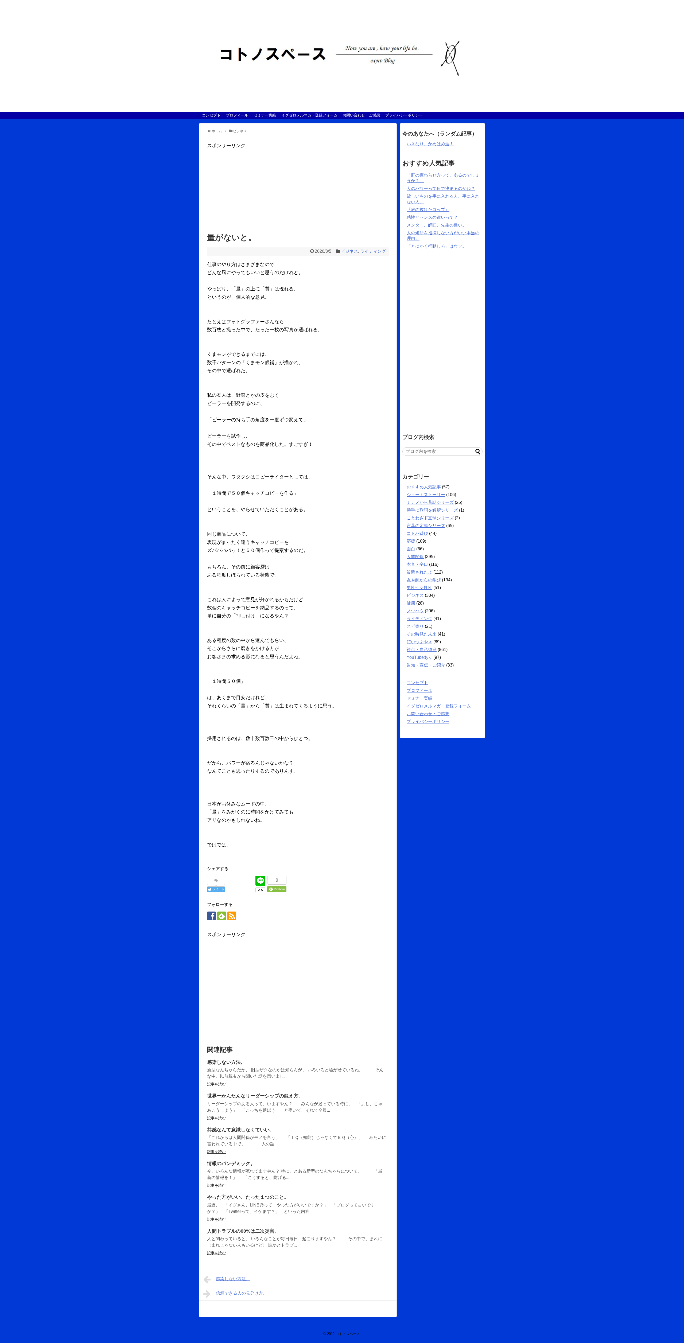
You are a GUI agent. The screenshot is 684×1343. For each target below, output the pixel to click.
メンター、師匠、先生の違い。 (437, 225)
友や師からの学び (424, 580)
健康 (411, 603)
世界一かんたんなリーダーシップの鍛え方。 (255, 1096)
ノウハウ (415, 611)
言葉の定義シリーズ (426, 525)
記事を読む (216, 1084)
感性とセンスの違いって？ (432, 217)
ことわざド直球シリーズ (430, 518)
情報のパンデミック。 (231, 1163)
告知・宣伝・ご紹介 (426, 665)
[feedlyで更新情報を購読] (221, 916)
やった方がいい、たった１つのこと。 (248, 1197)
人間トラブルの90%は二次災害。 (243, 1231)
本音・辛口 (417, 564)
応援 (411, 541)
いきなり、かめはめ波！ (430, 144)
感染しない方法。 (226, 1062)
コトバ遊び (417, 533)
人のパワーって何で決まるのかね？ (441, 188)
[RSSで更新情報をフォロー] (231, 916)
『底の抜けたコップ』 (428, 209)
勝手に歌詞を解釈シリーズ (432, 510)
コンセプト (211, 115)
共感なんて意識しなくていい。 (240, 1129)
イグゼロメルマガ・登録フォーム (309, 115)
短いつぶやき (419, 642)
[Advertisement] (298, 187)
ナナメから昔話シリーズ (430, 502)
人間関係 (415, 556)
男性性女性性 (419, 587)
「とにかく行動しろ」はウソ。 (437, 246)
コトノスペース (348, 1334)
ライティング (373, 251)
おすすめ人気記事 (424, 487)
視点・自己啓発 (422, 649)
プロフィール (237, 115)
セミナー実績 (265, 115)
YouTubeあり (419, 657)
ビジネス (349, 251)
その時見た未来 (422, 634)
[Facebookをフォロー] (211, 916)
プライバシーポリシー (404, 115)
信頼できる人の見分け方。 (241, 1293)
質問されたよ (419, 572)
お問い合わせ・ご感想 (361, 115)
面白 (411, 549)
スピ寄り (415, 626)
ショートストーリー (426, 494)
